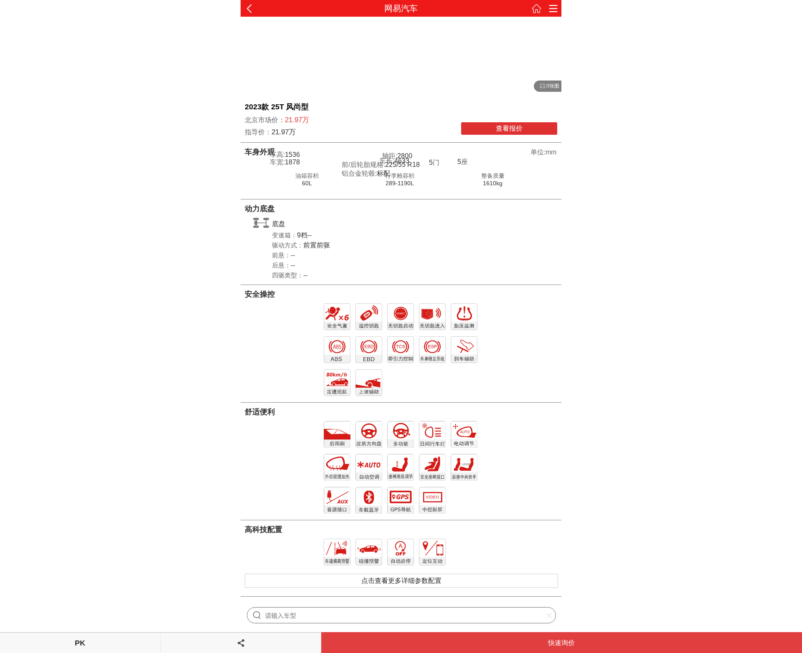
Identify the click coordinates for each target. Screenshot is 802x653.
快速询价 (561, 642)
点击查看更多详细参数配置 (401, 580)
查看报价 (509, 128)
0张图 (546, 86)
